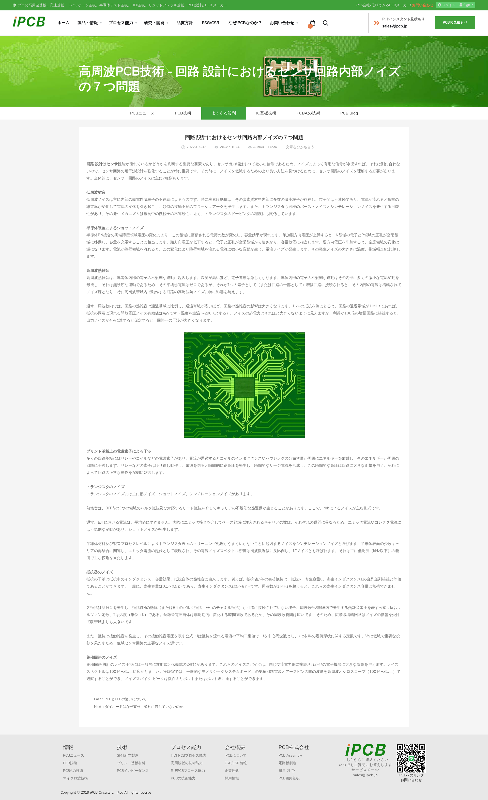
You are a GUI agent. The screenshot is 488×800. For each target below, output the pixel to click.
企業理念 (232, 770)
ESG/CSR (210, 23)
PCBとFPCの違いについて (125, 699)
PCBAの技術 (308, 113)
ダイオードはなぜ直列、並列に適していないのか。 (146, 706)
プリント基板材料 (131, 763)
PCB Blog (349, 113)
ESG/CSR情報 (236, 763)
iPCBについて (236, 755)
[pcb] (29, 21)
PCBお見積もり (455, 22)
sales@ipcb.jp (365, 775)
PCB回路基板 (289, 778)
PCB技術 (183, 113)
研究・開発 (154, 23)
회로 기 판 (287, 770)
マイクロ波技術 (75, 778)
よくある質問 (223, 113)
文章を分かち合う (300, 147)
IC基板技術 (266, 113)
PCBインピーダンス (133, 770)
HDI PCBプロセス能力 (188, 755)
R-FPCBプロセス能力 (188, 770)
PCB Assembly (290, 755)
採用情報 (232, 778)
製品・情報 (88, 23)
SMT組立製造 (128, 755)
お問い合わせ (422, 5)
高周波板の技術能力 (187, 763)
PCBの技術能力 (183, 778)
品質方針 (185, 23)
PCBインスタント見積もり (403, 19)
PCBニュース (142, 113)
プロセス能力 (121, 23)
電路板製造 (287, 763)
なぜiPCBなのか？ (245, 23)
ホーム (63, 23)
